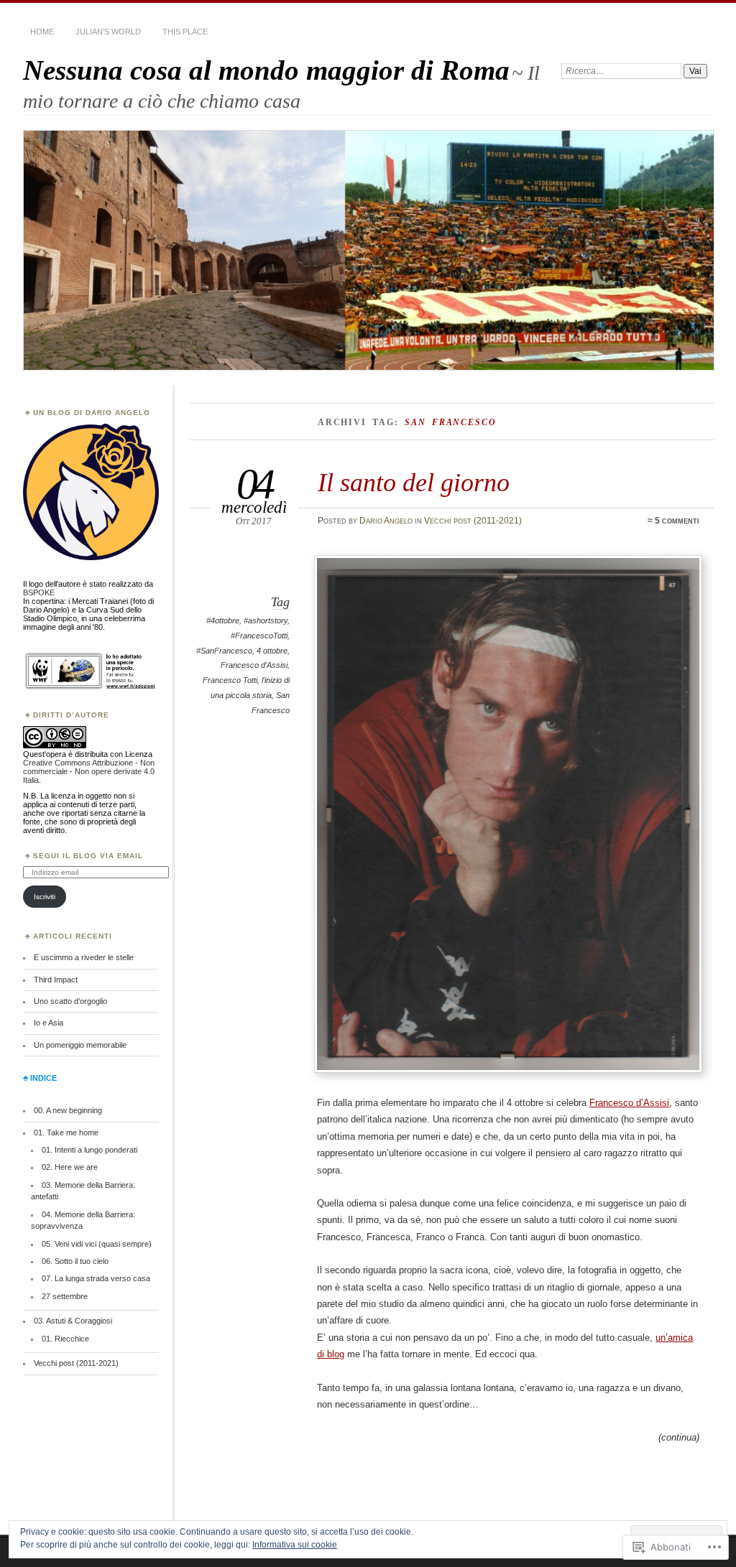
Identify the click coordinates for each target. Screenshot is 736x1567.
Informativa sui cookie (294, 1545)
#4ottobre (222, 620)
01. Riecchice (65, 1338)
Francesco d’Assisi (629, 1102)
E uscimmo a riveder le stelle (84, 957)
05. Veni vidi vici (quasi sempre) (97, 1244)
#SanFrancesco (224, 650)
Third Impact (56, 979)
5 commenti (677, 521)
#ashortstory (266, 620)
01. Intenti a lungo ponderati (89, 1149)
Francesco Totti (230, 680)
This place (185, 31)
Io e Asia (48, 1022)
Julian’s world (108, 31)
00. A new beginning (68, 1110)
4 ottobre (272, 650)
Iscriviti (44, 897)
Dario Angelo (386, 521)
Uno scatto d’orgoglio (70, 1001)
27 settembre (65, 1296)
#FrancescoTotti (259, 635)
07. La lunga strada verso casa (96, 1278)
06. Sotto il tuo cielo (75, 1261)
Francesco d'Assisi (254, 665)
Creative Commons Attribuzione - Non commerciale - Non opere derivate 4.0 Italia (89, 771)
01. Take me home (66, 1132)
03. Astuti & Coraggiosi (73, 1320)
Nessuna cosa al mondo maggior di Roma (266, 70)
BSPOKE (39, 592)
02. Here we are (70, 1167)
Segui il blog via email (88, 856)
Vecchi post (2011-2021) (473, 521)
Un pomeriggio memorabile (80, 1045)
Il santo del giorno (414, 482)
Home (42, 31)
